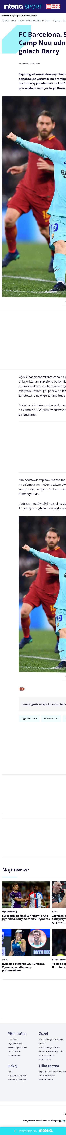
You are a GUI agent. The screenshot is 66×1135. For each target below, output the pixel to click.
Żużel (43, 1033)
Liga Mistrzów (29, 718)
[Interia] (14, 6)
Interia (5, 21)
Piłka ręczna (49, 1065)
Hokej (12, 1065)
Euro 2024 (12, 1039)
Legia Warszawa (15, 1043)
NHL (10, 1071)
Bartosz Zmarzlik (46, 1055)
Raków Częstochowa (17, 1047)
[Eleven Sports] (53, 6)
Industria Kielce (46, 1079)
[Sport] (33, 6)
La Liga (36, 21)
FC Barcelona (51, 718)
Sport (13, 21)
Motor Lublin (45, 1059)
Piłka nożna (25, 21)
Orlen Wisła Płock (47, 1075)
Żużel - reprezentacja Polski (51, 1051)
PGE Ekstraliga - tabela (49, 1047)
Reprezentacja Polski (17, 1075)
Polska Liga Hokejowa (18, 1079)
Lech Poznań (14, 1051)
